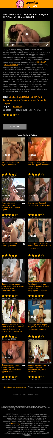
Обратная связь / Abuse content (26, 394)
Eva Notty (17, 106)
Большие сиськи (11, 100)
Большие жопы (28, 100)
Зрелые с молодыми (19, 97)
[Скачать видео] (14, 127)
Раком (40, 100)
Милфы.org (15, 424)
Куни (40, 97)
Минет (33, 97)
